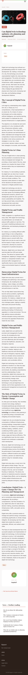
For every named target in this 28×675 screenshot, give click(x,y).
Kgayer (4, 644)
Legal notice (4, 663)
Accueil (3, 7)
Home (2, 655)
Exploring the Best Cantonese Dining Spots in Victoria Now (13, 625)
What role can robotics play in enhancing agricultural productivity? (14, 630)
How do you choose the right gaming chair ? (12, 610)
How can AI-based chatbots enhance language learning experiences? (12, 620)
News (7, 7)
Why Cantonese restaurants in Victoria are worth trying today (13, 615)
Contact (3, 665)
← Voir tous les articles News (10, 591)
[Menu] (25, 1)
